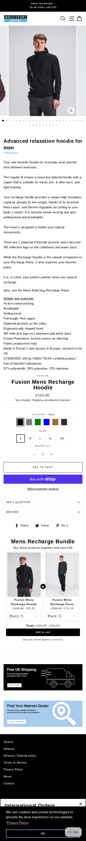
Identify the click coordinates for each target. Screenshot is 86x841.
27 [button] (33, 126)
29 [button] (40, 126)
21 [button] (70, 121)
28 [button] (37, 126)
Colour (43, 414)
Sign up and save (17, 797)
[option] (43, 6)
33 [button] (53, 126)
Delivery (9, 748)
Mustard (55, 422)
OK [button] (43, 833)
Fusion (43, 376)
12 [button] (40, 121)
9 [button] (30, 121)
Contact (9, 783)
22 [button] (74, 121)
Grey (29, 422)
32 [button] (50, 126)
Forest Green (37, 422)
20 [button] (67, 121)
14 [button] (47, 121)
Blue (46, 422)
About (8, 776)
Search (8, 742)
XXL (62, 438)
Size (43, 431)
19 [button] (64, 121)
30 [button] (43, 126)
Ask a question (18, 502)
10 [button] (34, 121)
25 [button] (84, 121)
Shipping (37, 400)
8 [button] (27, 121)
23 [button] (77, 121)
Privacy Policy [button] (18, 823)
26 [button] (30, 126)
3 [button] (10, 121)
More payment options (43, 488)
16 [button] (54, 121)
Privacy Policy (13, 769)
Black (20, 422)
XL (50, 438)
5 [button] (17, 121)
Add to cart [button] (43, 632)
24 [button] (80, 121)
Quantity (43, 446)
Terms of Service (15, 762)
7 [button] (24, 121)
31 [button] (47, 126)
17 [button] (57, 121)
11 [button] (37, 121)
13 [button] (44, 121)
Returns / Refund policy (20, 755)
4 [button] (14, 121)
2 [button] (7, 121)
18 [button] (60, 121)
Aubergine (64, 422)
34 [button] (57, 126)
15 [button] (50, 121)
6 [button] (20, 121)
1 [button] (3, 121)
